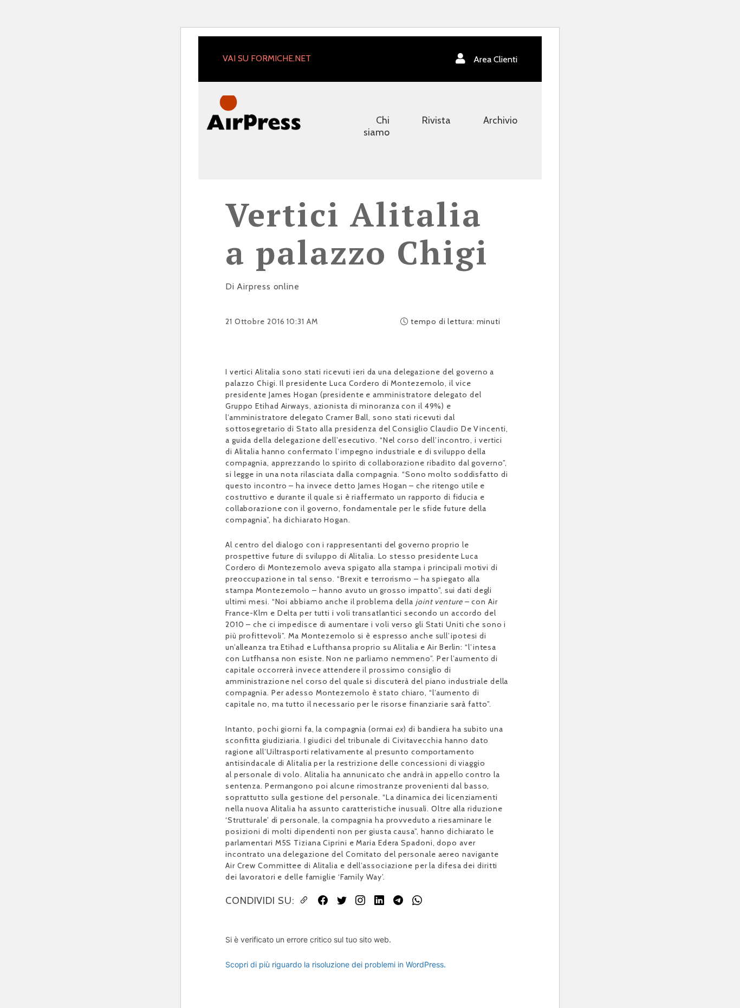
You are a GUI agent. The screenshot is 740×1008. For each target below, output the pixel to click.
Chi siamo (376, 126)
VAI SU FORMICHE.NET (267, 58)
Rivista (436, 120)
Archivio (500, 120)
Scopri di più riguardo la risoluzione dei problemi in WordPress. (335, 964)
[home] (253, 112)
